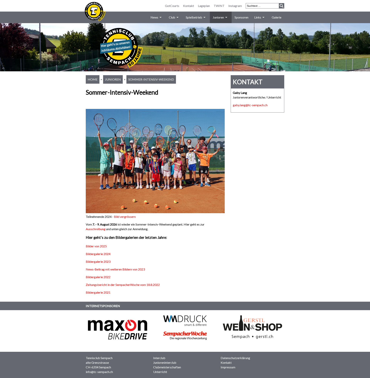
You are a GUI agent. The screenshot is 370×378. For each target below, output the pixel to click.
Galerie (276, 17)
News (154, 17)
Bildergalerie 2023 (98, 261)
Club (172, 17)
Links (257, 17)
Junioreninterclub (164, 362)
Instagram (235, 6)
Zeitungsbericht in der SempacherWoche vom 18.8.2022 (123, 284)
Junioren (218, 17)
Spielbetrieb (194, 17)
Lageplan (204, 6)
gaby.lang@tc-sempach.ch (250, 105)
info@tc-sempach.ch (99, 372)
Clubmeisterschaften (167, 367)
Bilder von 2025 (96, 246)
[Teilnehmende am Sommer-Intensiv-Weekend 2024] (155, 212)
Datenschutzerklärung (235, 358)
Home (93, 79)
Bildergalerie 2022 (98, 277)
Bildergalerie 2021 (98, 292)
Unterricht (160, 372)
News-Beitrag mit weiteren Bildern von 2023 (115, 269)
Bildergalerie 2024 (98, 254)
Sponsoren (241, 17)
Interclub (159, 358)
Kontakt (188, 6)
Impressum (228, 367)
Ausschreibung (95, 229)
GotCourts (172, 6)
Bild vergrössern (125, 216)
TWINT (219, 6)
